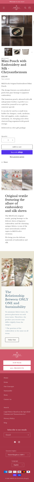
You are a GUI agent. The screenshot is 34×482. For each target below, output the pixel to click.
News (6, 395)
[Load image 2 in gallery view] (17, 52)
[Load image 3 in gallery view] (25, 52)
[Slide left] (2, 52)
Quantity (4, 136)
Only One (12, 340)
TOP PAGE (17, 363)
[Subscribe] (28, 435)
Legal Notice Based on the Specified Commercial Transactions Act (17, 413)
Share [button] (6, 162)
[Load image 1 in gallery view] (8, 52)
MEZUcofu (13, 478)
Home (6, 378)
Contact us (7, 399)
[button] (4, 8)
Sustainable (8, 391)
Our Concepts (9, 386)
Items (6, 382)
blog (5, 423)
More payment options (17, 156)
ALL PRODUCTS (17, 368)
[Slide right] (32, 52)
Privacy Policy (9, 418)
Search (6, 407)
